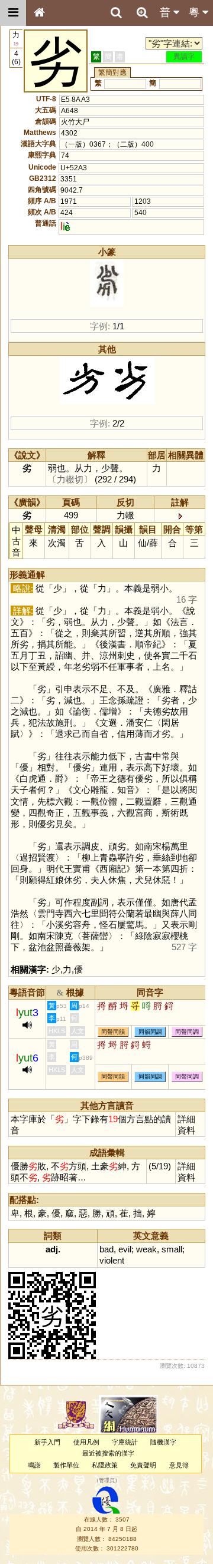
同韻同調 (150, 1032)
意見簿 (179, 1465)
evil (124, 1249)
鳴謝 (34, 1465)
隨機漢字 (163, 1442)
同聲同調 (187, 1032)
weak (146, 1249)
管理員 (107, 1480)
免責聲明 (143, 1465)
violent (111, 1260)
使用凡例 (86, 1442)
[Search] (116, 13)
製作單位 (66, 1465)
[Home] (39, 13)
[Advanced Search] (142, 12)
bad (106, 1249)
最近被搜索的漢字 (108, 1453)
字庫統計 (125, 1442)
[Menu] (13, 13)
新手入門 (47, 1442)
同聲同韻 (113, 1032)
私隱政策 (105, 1465)
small (172, 1249)
